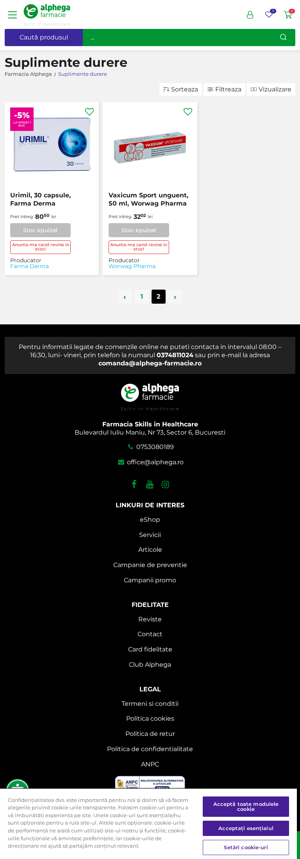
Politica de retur (150, 733)
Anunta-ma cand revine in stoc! (40, 247)
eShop (150, 519)
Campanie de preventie (150, 565)
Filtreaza (228, 89)
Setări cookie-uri (246, 847)
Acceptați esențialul (245, 828)
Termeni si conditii (150, 703)
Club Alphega (150, 664)
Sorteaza (184, 89)
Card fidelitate (150, 649)
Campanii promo (150, 580)
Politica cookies (150, 718)
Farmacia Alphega (28, 74)
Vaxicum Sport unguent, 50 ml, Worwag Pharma (148, 199)
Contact (150, 634)
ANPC (150, 764)
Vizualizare (275, 89)
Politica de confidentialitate (150, 749)
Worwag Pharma (132, 266)
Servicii (150, 535)
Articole (150, 549)
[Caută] (283, 37)
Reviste (150, 619)
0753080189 (154, 447)
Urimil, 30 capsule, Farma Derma (40, 199)
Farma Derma (29, 266)
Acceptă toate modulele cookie (246, 806)
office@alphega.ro (154, 462)
